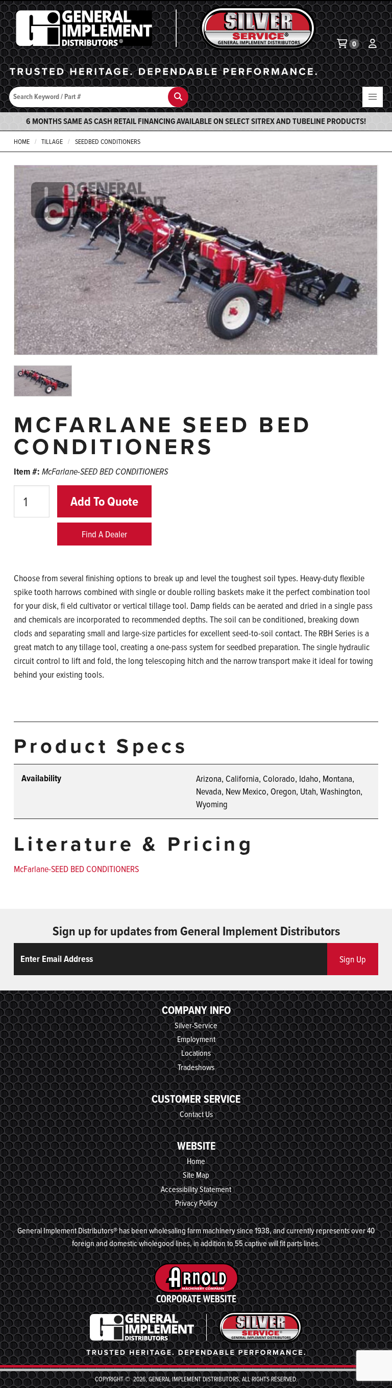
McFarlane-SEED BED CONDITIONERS (76, 868)
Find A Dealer (104, 534)
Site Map (196, 1174)
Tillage (52, 141)
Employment (196, 1039)
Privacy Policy (196, 1202)
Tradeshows (196, 1067)
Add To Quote (104, 501)
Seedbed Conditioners (107, 141)
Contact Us (196, 1114)
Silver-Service (196, 1025)
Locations (196, 1052)
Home (22, 141)
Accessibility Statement (196, 1189)
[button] (372, 97)
